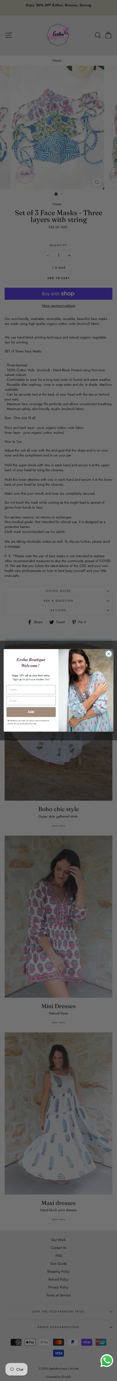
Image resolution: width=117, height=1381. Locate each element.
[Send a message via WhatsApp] (106, 1360)
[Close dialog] (109, 654)
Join (31, 711)
